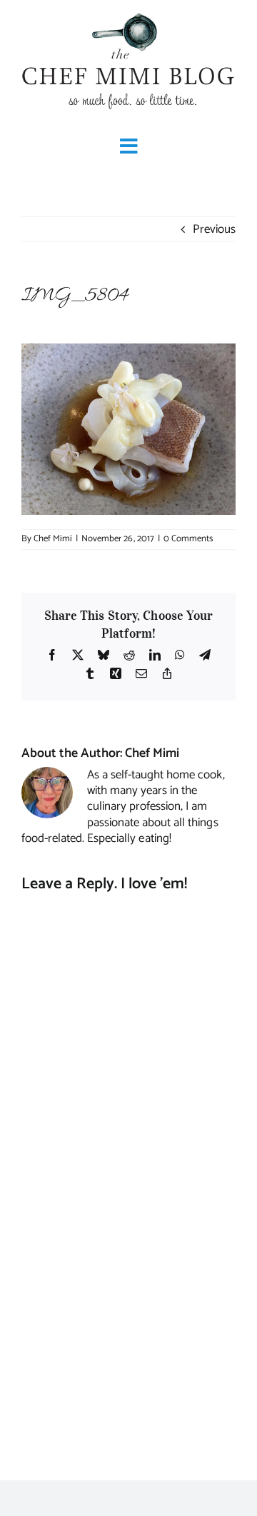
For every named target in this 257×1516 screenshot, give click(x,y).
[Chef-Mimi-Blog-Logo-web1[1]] (128, 14)
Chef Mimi (53, 538)
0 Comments (188, 538)
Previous (214, 229)
